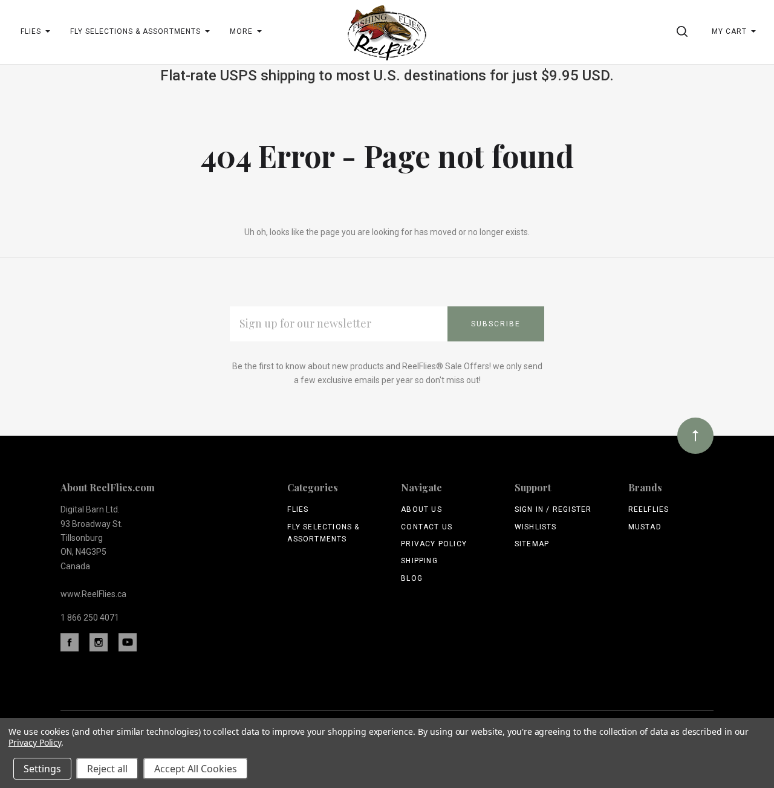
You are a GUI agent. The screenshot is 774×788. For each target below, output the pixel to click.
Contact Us (426, 527)
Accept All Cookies (195, 768)
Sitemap (532, 544)
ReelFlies (648, 509)
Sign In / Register (553, 509)
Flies (297, 509)
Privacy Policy (434, 544)
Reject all (107, 768)
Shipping (419, 561)
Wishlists (536, 527)
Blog (412, 578)
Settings (42, 768)
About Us (421, 509)
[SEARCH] (684, 31)
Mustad (645, 527)
